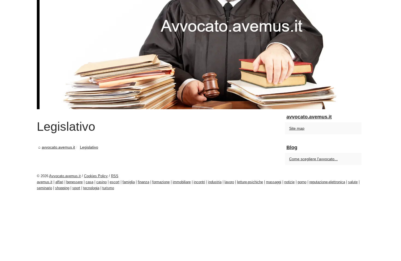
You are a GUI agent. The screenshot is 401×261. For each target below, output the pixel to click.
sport (76, 188)
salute (353, 182)
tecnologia (91, 188)
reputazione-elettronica (327, 182)
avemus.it (44, 182)
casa (89, 182)
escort (114, 182)
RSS (114, 176)
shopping (62, 188)
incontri (199, 182)
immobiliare (182, 182)
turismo (108, 188)
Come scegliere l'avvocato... (313, 159)
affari (59, 182)
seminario (44, 188)
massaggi (273, 182)
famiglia (128, 182)
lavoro (229, 182)
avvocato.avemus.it (58, 147)
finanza (143, 182)
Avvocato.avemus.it (65, 176)
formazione (161, 182)
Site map (296, 128)
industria (215, 182)
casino (101, 182)
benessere (74, 182)
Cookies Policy (96, 176)
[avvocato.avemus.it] (200, 54)
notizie (289, 182)
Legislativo (89, 147)
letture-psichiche (250, 182)
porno (302, 182)
